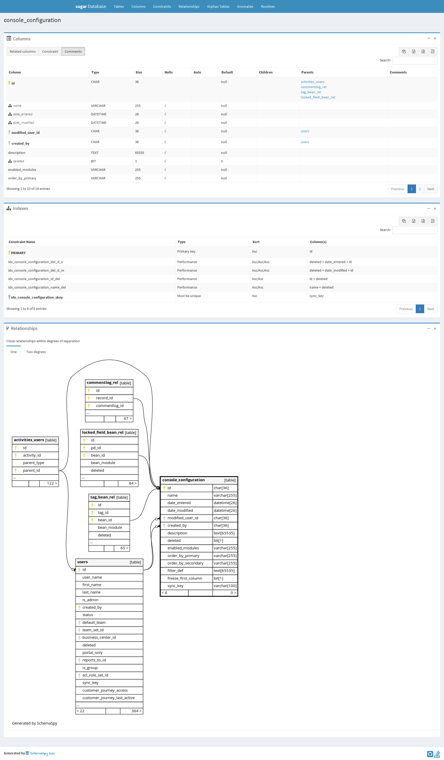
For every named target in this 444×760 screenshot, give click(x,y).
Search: (385, 60)
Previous (397, 189)
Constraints (162, 6)
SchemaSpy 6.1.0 (42, 753)
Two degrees (36, 351)
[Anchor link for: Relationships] (40, 328)
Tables (121, 6)
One (14, 351)
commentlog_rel (314, 87)
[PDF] (433, 51)
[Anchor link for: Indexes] (31, 208)
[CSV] (423, 51)
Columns (138, 6)
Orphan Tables (218, 6)
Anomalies (245, 6)
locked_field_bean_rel (318, 97)
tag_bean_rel (311, 92)
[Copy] (404, 51)
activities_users (312, 81)
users (305, 131)
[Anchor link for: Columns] (33, 38)
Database (91, 6)
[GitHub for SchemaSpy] (430, 755)
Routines (268, 6)
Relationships (189, 6)
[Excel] (414, 51)
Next (430, 189)
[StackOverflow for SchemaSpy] (437, 755)
